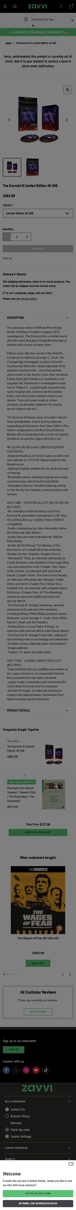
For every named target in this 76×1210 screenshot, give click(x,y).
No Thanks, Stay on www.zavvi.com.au (38, 1203)
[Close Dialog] (71, 1163)
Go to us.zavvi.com (38, 1193)
